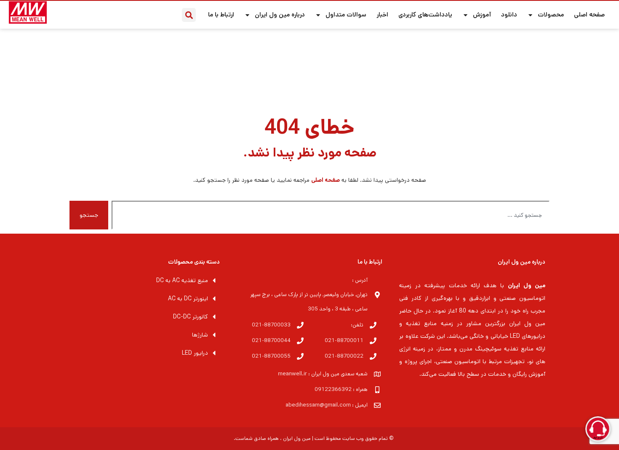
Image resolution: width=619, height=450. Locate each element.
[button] (189, 15)
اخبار (382, 14)
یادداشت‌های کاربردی (425, 14)
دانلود (509, 14)
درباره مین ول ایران (280, 14)
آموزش (482, 14)
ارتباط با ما (221, 14)
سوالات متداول (346, 14)
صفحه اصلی (589, 14)
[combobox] (331, 215)
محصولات (551, 14)
